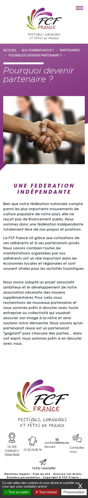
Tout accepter (18, 492)
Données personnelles (23, 477)
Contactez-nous (77, 450)
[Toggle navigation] (79, 8)
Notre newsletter (44, 468)
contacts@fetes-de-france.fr (57, 445)
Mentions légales (17, 474)
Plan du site (41, 474)
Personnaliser (74, 492)
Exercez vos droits (67, 474)
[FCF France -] (44, 23)
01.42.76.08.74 (32, 450)
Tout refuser (47, 492)
